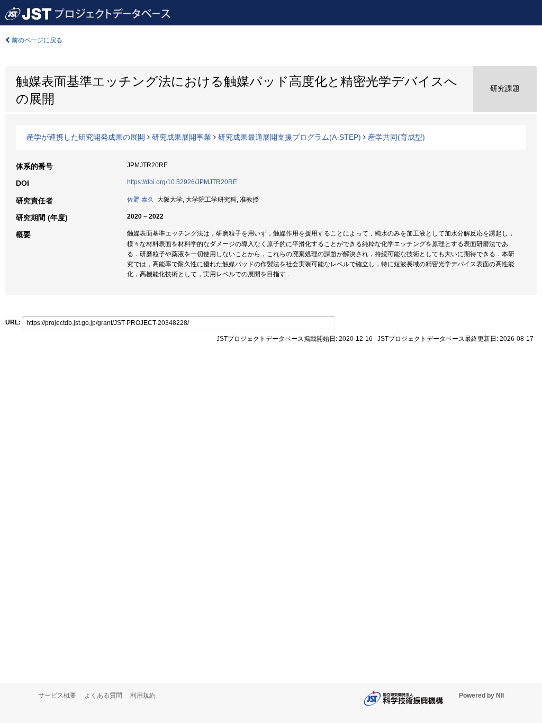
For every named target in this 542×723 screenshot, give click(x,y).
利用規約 (143, 695)
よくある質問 (103, 695)
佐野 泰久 (140, 199)
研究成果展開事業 (181, 137)
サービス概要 (57, 695)
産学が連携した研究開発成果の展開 (85, 137)
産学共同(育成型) (396, 137)
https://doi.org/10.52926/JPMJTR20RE (182, 182)
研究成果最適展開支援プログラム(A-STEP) (289, 137)
